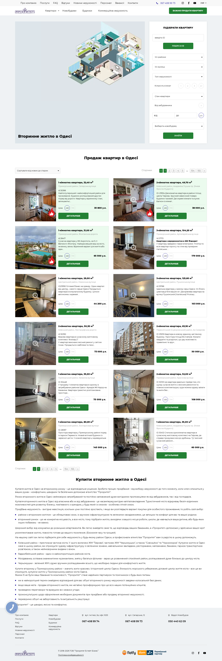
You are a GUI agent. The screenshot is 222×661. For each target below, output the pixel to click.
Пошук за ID (178, 46)
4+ (201, 86)
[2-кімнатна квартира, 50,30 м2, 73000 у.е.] (35, 343)
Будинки (87, 10)
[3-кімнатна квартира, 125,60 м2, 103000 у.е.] (133, 295)
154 (192, 170)
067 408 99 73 (167, 3)
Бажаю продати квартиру (188, 11)
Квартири (50, 10)
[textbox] (178, 126)
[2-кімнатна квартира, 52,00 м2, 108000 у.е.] (133, 391)
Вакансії (119, 3)
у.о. (201, 115)
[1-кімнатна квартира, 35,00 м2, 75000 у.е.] (35, 391)
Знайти (178, 136)
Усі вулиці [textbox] (160, 67)
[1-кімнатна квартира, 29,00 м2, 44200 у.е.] (35, 295)
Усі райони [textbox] (160, 57)
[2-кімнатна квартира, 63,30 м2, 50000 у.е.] (133, 343)
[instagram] (182, 3)
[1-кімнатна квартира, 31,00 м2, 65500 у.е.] (35, 247)
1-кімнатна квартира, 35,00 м (75, 373)
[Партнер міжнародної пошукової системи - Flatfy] (129, 652)
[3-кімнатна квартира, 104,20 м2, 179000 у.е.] (133, 247)
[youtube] (195, 3)
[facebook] (189, 3)
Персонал (106, 3)
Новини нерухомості (85, 3)
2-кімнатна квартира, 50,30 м (76, 326)
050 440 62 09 (177, 621)
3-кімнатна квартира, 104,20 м (174, 230)
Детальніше (73, 216)
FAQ (55, 3)
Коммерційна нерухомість (113, 10)
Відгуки (65, 3)
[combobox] (178, 57)
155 (199, 170)
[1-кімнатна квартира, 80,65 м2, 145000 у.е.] (35, 439)
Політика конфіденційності (71, 655)
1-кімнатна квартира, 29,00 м (75, 278)
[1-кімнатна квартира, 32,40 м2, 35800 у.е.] (35, 199)
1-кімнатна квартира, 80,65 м (75, 421)
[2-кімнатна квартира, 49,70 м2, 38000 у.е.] (133, 199)
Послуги (45, 3)
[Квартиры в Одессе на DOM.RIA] (152, 653)
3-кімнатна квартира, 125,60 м (174, 278)
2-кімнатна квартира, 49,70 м (174, 182)
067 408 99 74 (90, 621)
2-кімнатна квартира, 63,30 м (173, 326)
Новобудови (69, 10)
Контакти (133, 3)
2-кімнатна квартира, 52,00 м (174, 373)
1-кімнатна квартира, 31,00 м (75, 230)
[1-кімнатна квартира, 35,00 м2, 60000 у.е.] (133, 439)
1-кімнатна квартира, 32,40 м (75, 182)
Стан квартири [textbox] (162, 96)
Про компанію (28, 3)
